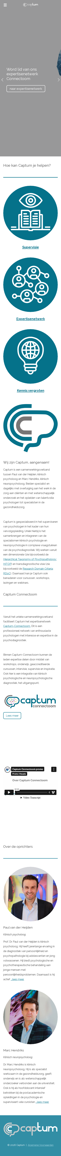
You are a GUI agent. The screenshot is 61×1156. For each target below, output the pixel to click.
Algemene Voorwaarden (41, 1145)
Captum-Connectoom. (17, 626)
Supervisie (30, 247)
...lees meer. (17, 979)
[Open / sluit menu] (5, 5)
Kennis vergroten (30, 391)
